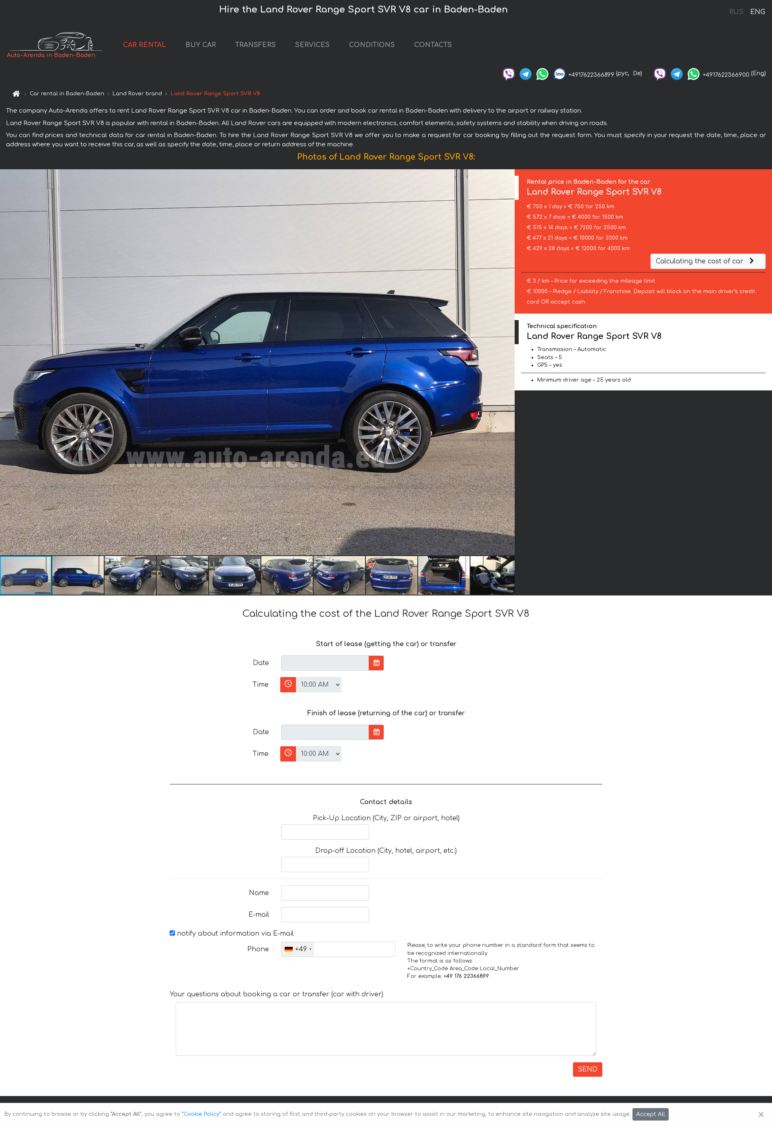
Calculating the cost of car (700, 261)
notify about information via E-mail (234, 933)
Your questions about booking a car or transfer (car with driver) (276, 994)
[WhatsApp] (542, 73)
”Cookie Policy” (201, 1114)
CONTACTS (433, 45)
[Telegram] (525, 73)
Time (261, 684)
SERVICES (312, 45)
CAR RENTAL (144, 45)
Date (261, 663)
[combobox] (297, 949)
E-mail (258, 914)
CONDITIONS (372, 45)
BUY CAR (200, 45)
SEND (587, 1069)
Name (259, 893)
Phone (258, 949)
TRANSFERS (255, 45)
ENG (757, 12)
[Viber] (508, 73)
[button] (78, 575)
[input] (325, 663)
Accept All (650, 1114)
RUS (736, 12)
